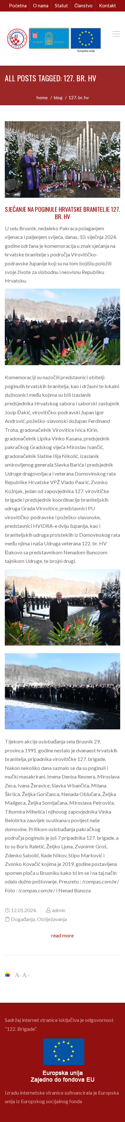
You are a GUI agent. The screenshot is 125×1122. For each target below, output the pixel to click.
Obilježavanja (52, 919)
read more (62, 935)
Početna (18, 5)
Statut (61, 5)
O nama (40, 5)
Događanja (23, 919)
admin (58, 910)
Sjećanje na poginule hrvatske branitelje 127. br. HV (62, 212)
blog (58, 97)
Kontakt (107, 5)
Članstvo (83, 5)
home (42, 97)
